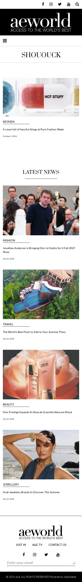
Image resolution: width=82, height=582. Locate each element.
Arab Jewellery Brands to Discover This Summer (31, 492)
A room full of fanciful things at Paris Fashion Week (33, 129)
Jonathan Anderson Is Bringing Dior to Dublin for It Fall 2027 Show (39, 249)
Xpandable (70, 576)
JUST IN (21, 545)
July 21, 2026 (8, 499)
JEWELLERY (11, 484)
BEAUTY (8, 404)
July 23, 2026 (8, 258)
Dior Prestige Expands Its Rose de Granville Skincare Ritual (37, 412)
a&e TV (37, 545)
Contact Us (57, 545)
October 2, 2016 (10, 136)
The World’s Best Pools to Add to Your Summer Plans (34, 332)
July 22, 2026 (8, 339)
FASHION (9, 240)
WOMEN (8, 121)
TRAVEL (8, 324)
